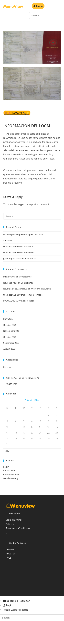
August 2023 (9, 348)
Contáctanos (25, 276)
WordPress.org (10, 478)
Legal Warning (13, 519)
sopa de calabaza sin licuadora (18, 246)
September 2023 (11, 342)
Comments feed (11, 474)
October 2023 (9, 336)
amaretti (7, 240)
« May (6, 450)
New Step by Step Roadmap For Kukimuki (23, 234)
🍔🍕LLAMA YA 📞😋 (16, 113)
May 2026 (8, 318)
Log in (6, 466)
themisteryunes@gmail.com (17, 294)
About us (11, 553)
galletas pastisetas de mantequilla (19, 258)
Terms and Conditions (18, 528)
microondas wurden (41, 288)
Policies (10, 524)
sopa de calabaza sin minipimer (18, 252)
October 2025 (9, 324)
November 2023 (11, 330)
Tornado (38, 294)
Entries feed (9, 470)
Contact (10, 549)
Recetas (7, 367)
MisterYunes (9, 276)
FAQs (8, 557)
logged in (23, 204)
